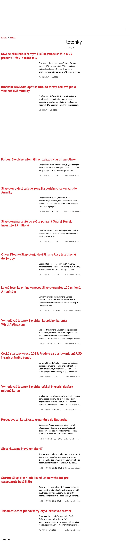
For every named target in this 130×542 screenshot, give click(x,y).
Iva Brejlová (44, 77)
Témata (12, 37)
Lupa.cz (4, 37)
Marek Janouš (45, 377)
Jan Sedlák (43, 110)
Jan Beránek (44, 175)
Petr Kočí (43, 530)
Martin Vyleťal (45, 344)
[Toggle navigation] (126, 30)
